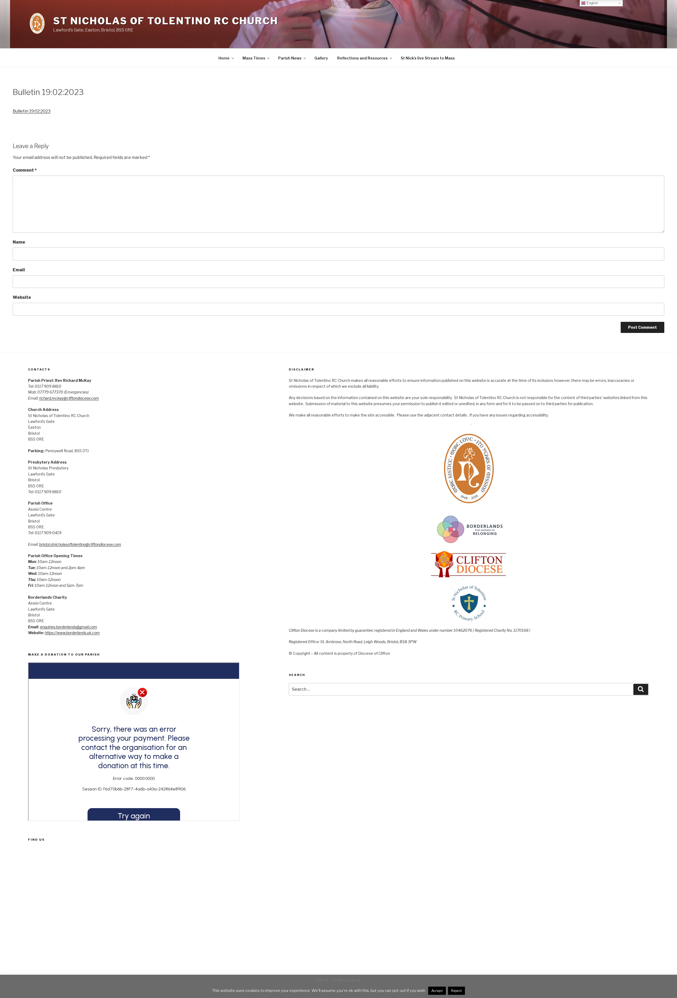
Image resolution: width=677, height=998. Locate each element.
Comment (25, 170)
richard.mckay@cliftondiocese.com (69, 398)
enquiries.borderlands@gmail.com (68, 627)
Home (224, 58)
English (591, 3)
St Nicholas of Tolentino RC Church (165, 21)
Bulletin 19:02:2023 (32, 111)
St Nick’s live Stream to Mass (428, 58)
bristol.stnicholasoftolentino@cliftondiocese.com (80, 544)
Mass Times (254, 58)
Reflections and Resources (362, 58)
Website (22, 297)
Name (19, 242)
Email (19, 269)
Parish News (289, 58)
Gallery (321, 58)
